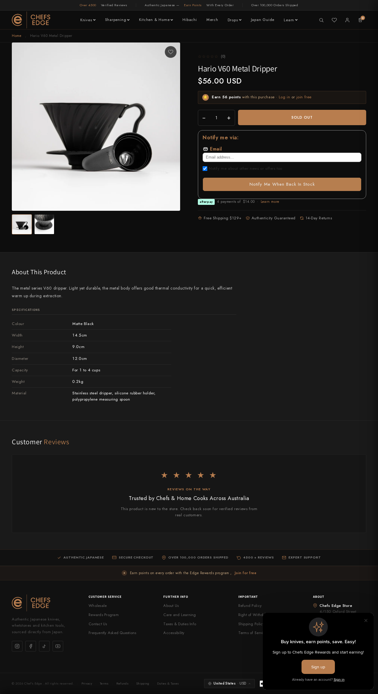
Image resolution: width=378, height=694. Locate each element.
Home (16, 35)
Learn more (270, 201)
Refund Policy (250, 605)
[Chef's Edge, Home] (31, 20)
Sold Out (302, 117)
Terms (104, 683)
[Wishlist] (334, 20)
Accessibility (173, 633)
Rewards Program (104, 615)
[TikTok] (44, 646)
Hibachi (190, 19)
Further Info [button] (175, 597)
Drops (233, 20)
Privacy (87, 683)
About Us (171, 605)
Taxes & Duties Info (179, 624)
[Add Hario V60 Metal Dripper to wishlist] (171, 52)
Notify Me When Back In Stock (282, 184)
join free (304, 97)
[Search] (321, 20)
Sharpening (115, 19)
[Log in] (347, 20)
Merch (212, 19)
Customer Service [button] (105, 597)
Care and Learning (179, 615)
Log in (284, 97)
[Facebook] (30, 646)
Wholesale (98, 605)
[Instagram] (17, 646)
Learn (289, 20)
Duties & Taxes (168, 683)
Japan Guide (263, 19)
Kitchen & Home (154, 19)
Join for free (245, 573)
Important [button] (248, 597)
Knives (86, 20)
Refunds (122, 683)
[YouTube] (58, 646)
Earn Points (193, 5)
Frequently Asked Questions (112, 633)
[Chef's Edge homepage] (44, 603)
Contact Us (98, 624)
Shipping (142, 683)
